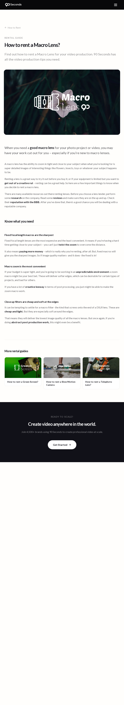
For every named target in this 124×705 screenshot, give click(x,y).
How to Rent (14, 27)
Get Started (60, 444)
